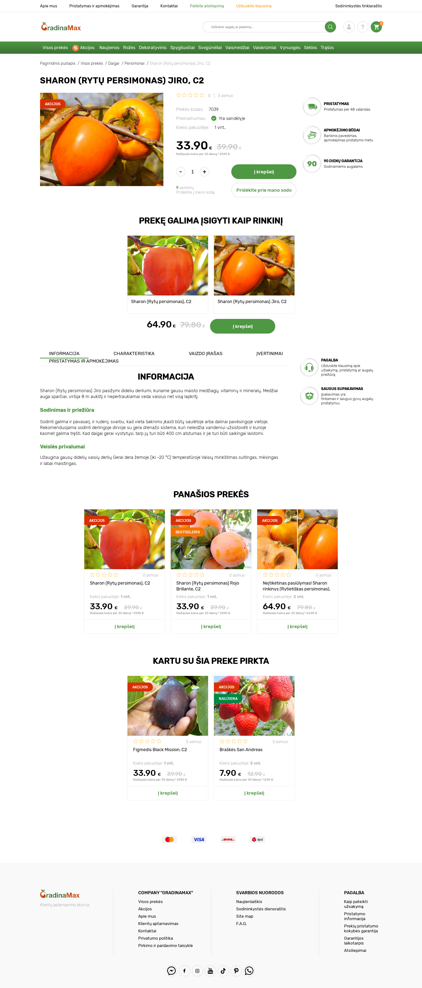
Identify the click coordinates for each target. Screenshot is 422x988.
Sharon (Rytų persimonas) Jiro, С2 (252, 301)
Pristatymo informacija (354, 916)
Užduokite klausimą (254, 6)
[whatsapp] (249, 971)
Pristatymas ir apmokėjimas (94, 6)
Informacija (64, 353)
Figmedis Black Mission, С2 (160, 749)
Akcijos (87, 47)
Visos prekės (55, 47)
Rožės (129, 47)
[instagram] (197, 971)
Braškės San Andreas (241, 749)
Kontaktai (169, 6)
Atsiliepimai (355, 950)
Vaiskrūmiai (264, 47)
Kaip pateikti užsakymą (356, 904)
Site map (244, 916)
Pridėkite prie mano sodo (264, 190)
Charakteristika (134, 353)
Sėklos (310, 47)
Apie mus (48, 6)
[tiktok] (223, 971)
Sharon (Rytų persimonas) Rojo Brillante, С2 (207, 585)
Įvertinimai (269, 353)
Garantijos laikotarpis (354, 941)
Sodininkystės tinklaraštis (358, 6)
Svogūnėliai (210, 47)
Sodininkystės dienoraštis (261, 908)
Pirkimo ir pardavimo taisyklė (165, 945)
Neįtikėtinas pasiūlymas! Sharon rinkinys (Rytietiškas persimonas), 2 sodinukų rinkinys (296, 585)
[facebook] (184, 971)
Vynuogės (290, 47)
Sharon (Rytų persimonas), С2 (161, 301)
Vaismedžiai (237, 47)
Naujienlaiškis (249, 901)
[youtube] (210, 971)
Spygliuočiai (182, 47)
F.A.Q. (241, 923)
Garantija (140, 6)
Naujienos (109, 47)
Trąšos (327, 47)
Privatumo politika (155, 938)
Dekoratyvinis (153, 47)
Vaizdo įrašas (205, 353)
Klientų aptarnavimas (158, 923)
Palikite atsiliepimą (207, 6)
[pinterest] (236, 971)
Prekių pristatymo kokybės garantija (361, 928)
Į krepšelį (264, 172)
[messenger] (171, 971)
